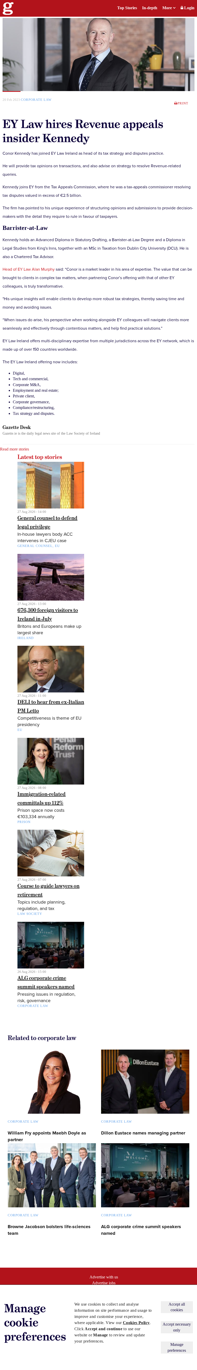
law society (29, 914)
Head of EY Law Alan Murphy (29, 269)
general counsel (35, 546)
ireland (25, 638)
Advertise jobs (103, 1283)
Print (183, 103)
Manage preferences (177, 1347)
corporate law (36, 100)
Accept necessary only (177, 1327)
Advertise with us (104, 1277)
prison (24, 822)
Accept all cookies (177, 1307)
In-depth (149, 8)
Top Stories (127, 8)
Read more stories (14, 449)
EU (57, 546)
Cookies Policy (136, 1322)
